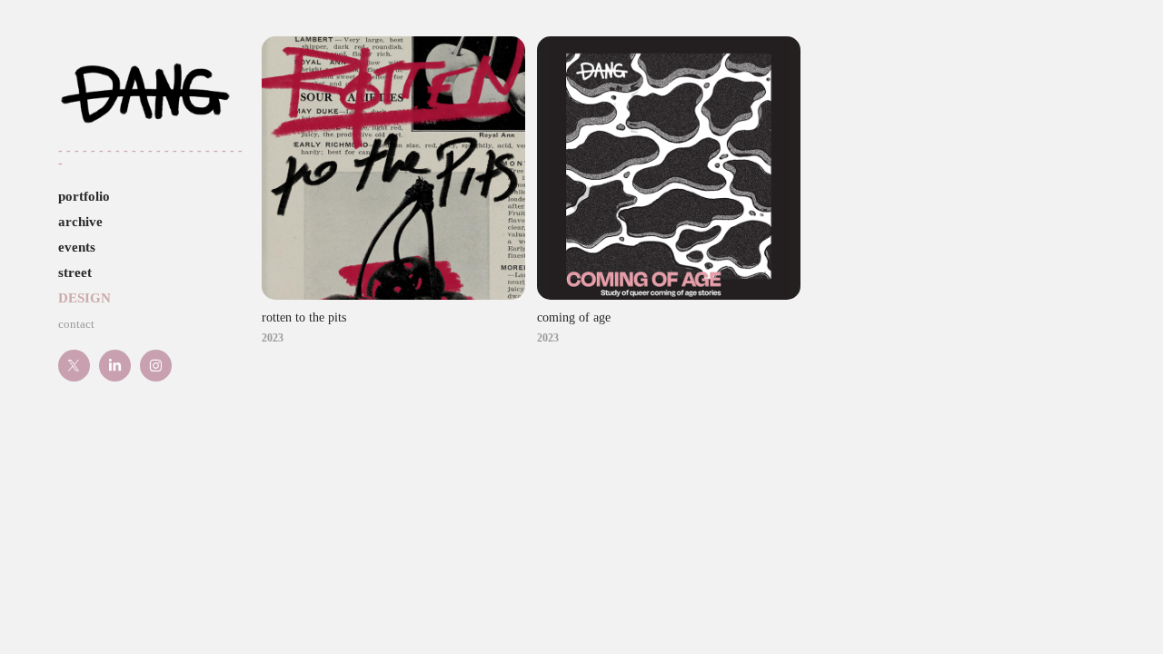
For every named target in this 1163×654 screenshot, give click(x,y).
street (75, 272)
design (84, 298)
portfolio (84, 196)
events (76, 247)
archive (80, 221)
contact (76, 324)
